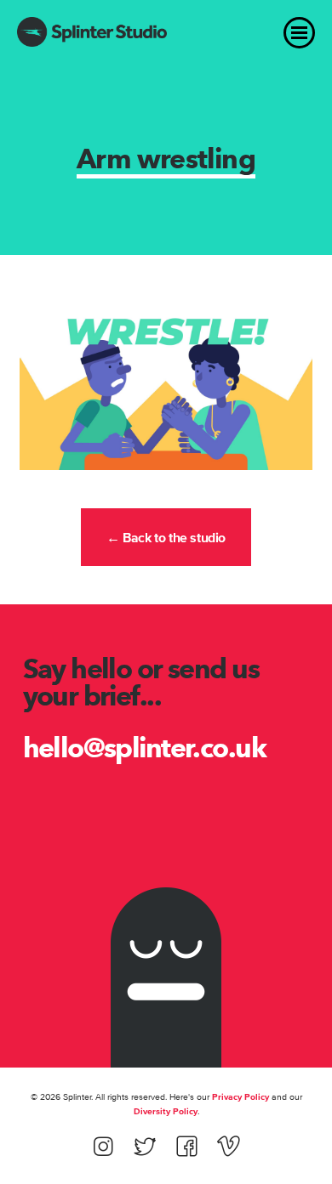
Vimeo (228, 1146)
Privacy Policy (240, 1096)
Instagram (103, 1146)
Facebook (186, 1146)
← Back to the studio (166, 537)
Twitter (145, 1146)
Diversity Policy (165, 1111)
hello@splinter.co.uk (144, 747)
